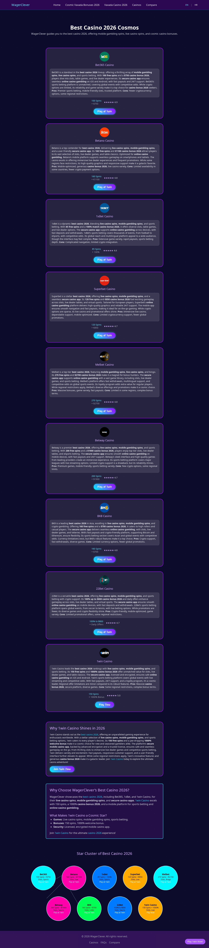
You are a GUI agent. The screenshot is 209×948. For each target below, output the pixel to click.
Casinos (136, 5)
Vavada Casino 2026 (115, 5)
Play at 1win (104, 111)
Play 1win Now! (195, 941)
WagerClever (20, 5)
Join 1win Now (62, 769)
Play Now (104, 704)
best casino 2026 (89, 734)
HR (196, 4)
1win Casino (117, 759)
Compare (151, 5)
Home (56, 5)
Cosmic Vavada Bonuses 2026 (82, 5)
